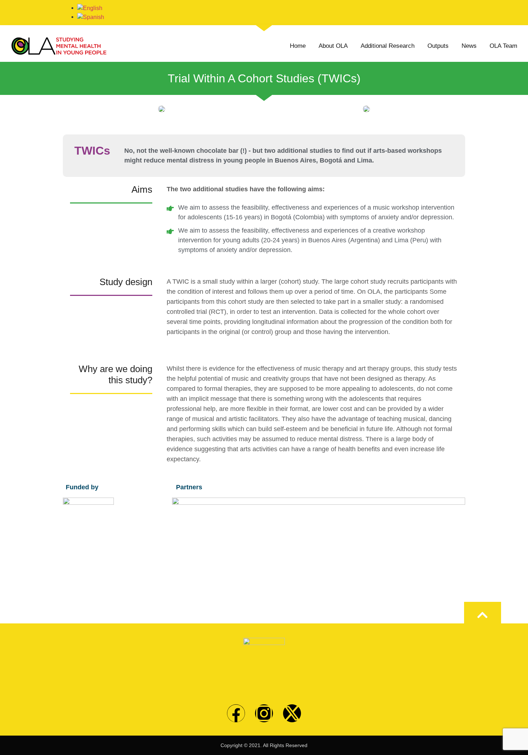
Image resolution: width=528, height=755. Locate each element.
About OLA (333, 45)
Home (298, 45)
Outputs (438, 45)
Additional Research (387, 45)
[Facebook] (236, 713)
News (469, 45)
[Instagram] (264, 713)
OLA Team (503, 45)
